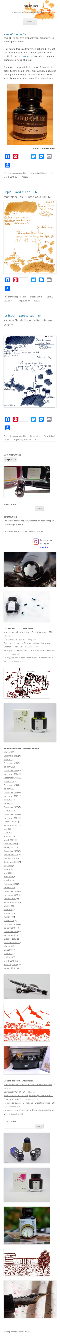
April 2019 (8, 916)
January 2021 (9, 847)
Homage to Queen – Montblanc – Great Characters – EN (29, 650)
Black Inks (34, 436)
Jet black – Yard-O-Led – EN (23, 316)
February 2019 (10, 924)
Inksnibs (30, 6)
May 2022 (8, 810)
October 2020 (10, 858)
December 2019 (11, 891)
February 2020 (10, 884)
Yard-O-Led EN (37, 173)
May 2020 (8, 873)
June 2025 (8, 759)
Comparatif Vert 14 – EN (15, 639)
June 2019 (8, 909)
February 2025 (10, 763)
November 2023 (11, 796)
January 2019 (9, 927)
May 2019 (8, 913)
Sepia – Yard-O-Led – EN (20, 192)
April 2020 (8, 876)
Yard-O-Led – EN (15, 34)
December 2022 (11, 807)
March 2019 (9, 920)
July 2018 (8, 946)
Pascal (24, 176)
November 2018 (11, 935)
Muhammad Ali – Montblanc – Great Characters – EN (28, 632)
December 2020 (11, 851)
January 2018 (9, 968)
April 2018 (8, 957)
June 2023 (8, 799)
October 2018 (10, 938)
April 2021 (8, 836)
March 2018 (9, 960)
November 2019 (11, 895)
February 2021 (10, 843)
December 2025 (11, 755)
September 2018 (11, 942)
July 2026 (8, 752)
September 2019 (11, 902)
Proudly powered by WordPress (17, 1331)
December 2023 (11, 792)
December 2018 (11, 931)
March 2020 (9, 880)
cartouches (27, 56)
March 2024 (9, 781)
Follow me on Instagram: (46, 544)
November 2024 (11, 774)
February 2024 (10, 785)
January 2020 (9, 887)
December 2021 (11, 814)
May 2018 (8, 953)
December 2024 (11, 770)
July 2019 (8, 906)
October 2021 (10, 821)
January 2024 (9, 788)
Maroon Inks (36, 296)
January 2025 (9, 766)
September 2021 (11, 825)
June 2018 (8, 949)
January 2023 (9, 803)
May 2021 (8, 832)
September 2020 (11, 862)
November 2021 (11, 818)
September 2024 (11, 777)
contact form (37, 531)
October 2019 (10, 898)
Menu (30, 21)
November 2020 (11, 854)
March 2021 (9, 840)
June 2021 (8, 829)
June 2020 (8, 869)
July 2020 (8, 865)
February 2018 (10, 964)
